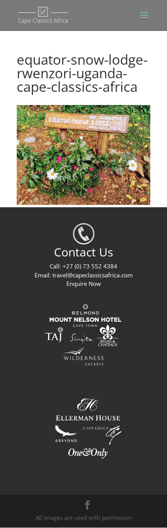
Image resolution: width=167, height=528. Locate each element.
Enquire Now (83, 283)
